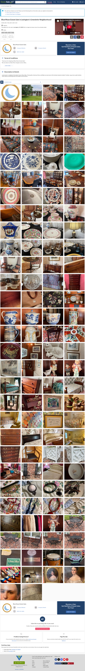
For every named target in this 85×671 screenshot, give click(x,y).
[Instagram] (61, 659)
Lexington (11, 651)
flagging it (64, 640)
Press (44, 664)
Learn (33, 662)
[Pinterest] (67, 659)
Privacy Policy (46, 662)
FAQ (33, 661)
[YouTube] (64, 659)
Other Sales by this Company (13, 12)
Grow (33, 664)
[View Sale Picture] (10, 93)
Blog (33, 665)
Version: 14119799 (19, 669)
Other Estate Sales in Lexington (13, 14)
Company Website (21, 48)
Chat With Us (20, 662)
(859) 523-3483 (20, 51)
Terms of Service (46, 661)
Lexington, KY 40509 (15, 649)
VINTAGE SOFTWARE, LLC (22, 665)
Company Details (42, 48)
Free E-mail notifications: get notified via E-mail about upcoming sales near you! (42, 657)
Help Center (45, 665)
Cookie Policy (46, 667)
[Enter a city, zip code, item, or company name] (44, 2)
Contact (34, 667)
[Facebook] (56, 659)
